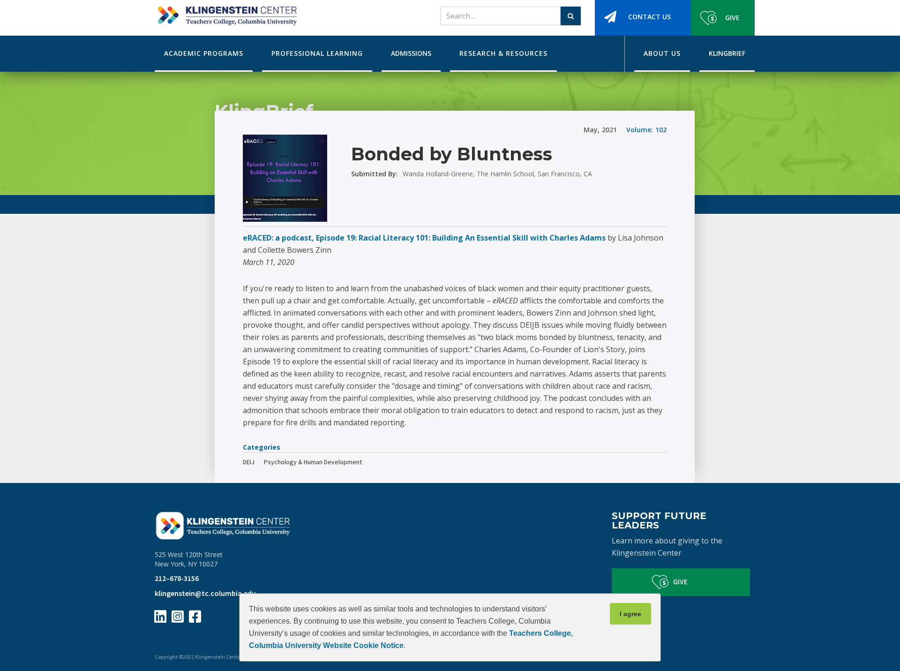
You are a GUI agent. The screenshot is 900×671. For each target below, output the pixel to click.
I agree (630, 614)
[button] (204, 54)
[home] (226, 12)
